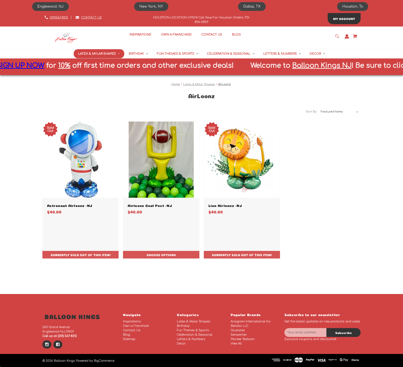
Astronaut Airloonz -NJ (69, 205)
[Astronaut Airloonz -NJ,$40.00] (80, 159)
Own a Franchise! (136, 325)
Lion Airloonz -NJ (225, 205)
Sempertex (239, 334)
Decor (181, 343)
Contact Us (131, 330)
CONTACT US (91, 17)
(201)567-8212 (59, 17)
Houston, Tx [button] (352, 6)
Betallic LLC (240, 325)
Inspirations (132, 321)
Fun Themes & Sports (193, 330)
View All (236, 343)
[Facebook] (58, 344)
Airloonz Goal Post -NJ (150, 205)
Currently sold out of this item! (81, 255)
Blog (126, 334)
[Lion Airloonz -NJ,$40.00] (242, 159)
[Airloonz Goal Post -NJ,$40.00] (161, 159)
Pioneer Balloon (243, 339)
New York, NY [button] (151, 6)
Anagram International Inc (251, 321)
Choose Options (161, 255)
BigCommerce (104, 360)
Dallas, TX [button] (251, 6)
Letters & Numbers (191, 339)
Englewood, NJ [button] (50, 6)
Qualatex (238, 330)
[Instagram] (47, 344)
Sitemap (129, 339)
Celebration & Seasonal (194, 334)
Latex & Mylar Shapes (193, 321)
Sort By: (311, 111)
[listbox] (340, 112)
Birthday (183, 325)
